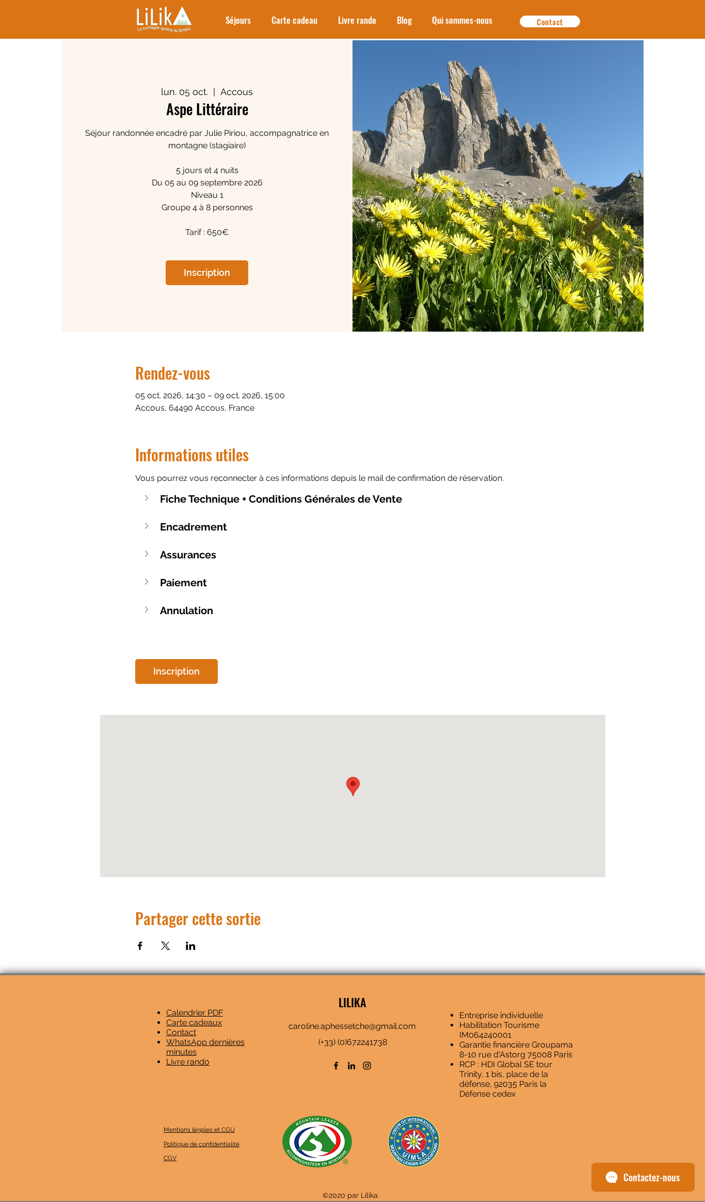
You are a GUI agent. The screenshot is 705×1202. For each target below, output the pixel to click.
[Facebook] (336, 1065)
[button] (352, 499)
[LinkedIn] (351, 1065)
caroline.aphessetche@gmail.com (352, 1026)
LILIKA (352, 1002)
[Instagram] (367, 1065)
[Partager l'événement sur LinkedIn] (191, 946)
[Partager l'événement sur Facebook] (140, 946)
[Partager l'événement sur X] (165, 946)
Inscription (207, 272)
